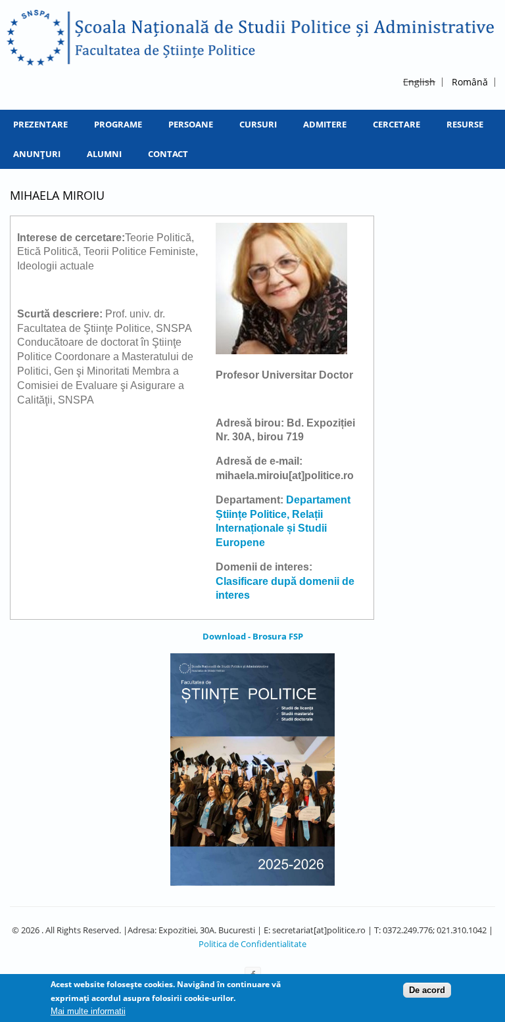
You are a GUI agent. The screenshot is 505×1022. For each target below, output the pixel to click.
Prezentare (40, 124)
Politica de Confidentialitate (252, 944)
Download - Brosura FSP (253, 636)
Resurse (464, 124)
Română (470, 82)
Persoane (190, 124)
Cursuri (258, 124)
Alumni (104, 154)
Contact (168, 154)
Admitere (325, 124)
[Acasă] (251, 38)
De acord (427, 990)
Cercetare (396, 124)
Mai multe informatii (88, 1011)
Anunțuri (36, 154)
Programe (118, 124)
